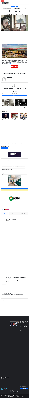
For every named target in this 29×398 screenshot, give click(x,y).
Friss (4, 213)
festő (18, 73)
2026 (23, 322)
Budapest (26, 322)
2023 (25, 321)
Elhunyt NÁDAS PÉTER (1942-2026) (5, 119)
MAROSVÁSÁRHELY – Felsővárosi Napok (11, 284)
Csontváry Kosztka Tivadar (11, 73)
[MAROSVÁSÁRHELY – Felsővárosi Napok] (4, 285)
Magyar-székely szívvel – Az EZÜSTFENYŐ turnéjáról (23, 119)
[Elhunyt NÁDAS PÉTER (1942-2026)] (5, 115)
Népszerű (13, 213)
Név (1, 136)
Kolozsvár (21, 326)
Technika (23, 396)
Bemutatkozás (16, 396)
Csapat (19, 396)
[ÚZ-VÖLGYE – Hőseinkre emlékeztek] (4, 217)
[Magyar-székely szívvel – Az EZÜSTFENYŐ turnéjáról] (23, 115)
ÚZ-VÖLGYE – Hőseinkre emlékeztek (11, 216)
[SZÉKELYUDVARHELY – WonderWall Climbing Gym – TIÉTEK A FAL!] (17, 324)
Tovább (10, 63)
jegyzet (26, 325)
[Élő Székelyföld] (5, 3)
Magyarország (25, 326)
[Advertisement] (14, 307)
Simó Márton (3, 169)
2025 (20, 322)
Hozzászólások (23, 213)
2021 (20, 321)
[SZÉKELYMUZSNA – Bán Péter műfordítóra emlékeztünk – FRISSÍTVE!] (14, 326)
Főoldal (13, 396)
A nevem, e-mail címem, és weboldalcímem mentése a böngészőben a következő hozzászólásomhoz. (13, 143)
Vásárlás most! (26, 396)
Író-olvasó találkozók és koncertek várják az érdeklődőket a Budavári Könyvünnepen (14, 0)
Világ (21, 396)
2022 (5, 73)
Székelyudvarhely (8, 169)
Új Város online (23, 73)
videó (11, 169)
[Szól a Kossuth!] (17, 353)
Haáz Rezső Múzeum (22, 325)
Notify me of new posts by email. (5, 146)
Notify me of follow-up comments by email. (6, 144)
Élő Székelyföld (9, 14)
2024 (27, 321)
